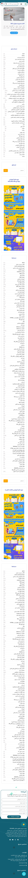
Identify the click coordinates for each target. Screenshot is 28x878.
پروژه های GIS (21, 319)
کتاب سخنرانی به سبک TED (19, 397)
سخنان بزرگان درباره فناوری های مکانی (17, 365)
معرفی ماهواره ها (21, 430)
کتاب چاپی (22, 126)
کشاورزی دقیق (21, 402)
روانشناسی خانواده (20, 87)
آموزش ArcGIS (21, 270)
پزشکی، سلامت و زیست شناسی (18, 90)
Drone (23, 55)
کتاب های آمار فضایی (20, 138)
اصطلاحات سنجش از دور (19, 299)
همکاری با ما (22, 457)
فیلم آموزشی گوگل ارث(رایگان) (18, 384)
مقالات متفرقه (21, 437)
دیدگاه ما (22, 345)
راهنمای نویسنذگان (20, 352)
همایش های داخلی (20, 455)
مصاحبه (23, 426)
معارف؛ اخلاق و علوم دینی (19, 152)
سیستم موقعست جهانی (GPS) (18, 371)
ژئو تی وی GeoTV (20, 362)
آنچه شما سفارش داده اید (19, 294)
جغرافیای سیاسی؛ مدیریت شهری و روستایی (16, 111)
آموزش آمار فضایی (20, 279)
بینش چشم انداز (21, 312)
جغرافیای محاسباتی (20, 323)
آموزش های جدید (21, 292)
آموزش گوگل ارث (21, 283)
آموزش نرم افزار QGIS (20, 286)
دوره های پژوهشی (20, 81)
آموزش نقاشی (21, 288)
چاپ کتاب (22, 325)
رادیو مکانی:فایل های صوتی (19, 349)
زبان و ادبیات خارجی (20, 106)
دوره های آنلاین (21, 340)
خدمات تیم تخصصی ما (20, 332)
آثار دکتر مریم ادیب (20, 57)
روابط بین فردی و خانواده (19, 92)
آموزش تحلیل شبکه (20, 281)
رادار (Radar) (21, 347)
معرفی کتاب (22, 428)
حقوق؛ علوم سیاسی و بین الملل (18, 68)
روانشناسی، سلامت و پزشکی (19, 89)
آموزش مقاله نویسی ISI (19, 284)
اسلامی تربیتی (21, 61)
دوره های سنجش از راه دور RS (18, 83)
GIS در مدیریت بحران (20, 264)
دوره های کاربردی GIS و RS (19, 341)
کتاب (23, 124)
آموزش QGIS (21, 277)
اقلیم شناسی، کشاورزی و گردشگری (17, 109)
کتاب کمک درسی (21, 134)
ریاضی (23, 104)
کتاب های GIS (21, 136)
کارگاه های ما (22, 395)
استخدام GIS (22, 297)
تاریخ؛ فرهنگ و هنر (20, 66)
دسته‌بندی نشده (21, 336)
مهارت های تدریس (20, 444)
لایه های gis (22, 149)
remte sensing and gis (19, 266)
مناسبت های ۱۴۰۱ (21, 443)
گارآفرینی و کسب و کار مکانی (18, 409)
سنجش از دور (21, 367)
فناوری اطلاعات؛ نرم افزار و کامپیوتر (17, 121)
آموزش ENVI (22, 273)
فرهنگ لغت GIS (21, 380)
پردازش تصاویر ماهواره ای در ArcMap (17, 318)
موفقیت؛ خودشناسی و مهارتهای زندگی (17, 96)
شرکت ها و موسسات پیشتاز (19, 373)
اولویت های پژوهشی (20, 305)
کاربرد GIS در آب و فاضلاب (19, 389)
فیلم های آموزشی (21, 386)
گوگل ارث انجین (21, 413)
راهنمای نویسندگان (20, 351)
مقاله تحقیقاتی (21, 439)
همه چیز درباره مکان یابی (19, 459)
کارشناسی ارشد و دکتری (19, 393)
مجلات (23, 128)
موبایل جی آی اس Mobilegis (18, 446)
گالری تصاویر (22, 411)
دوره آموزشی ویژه (21, 338)
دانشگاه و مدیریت (20, 70)
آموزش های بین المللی (20, 290)
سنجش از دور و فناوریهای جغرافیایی (17, 115)
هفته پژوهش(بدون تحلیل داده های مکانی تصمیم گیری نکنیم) (18, 450)
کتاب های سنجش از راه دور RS (18, 141)
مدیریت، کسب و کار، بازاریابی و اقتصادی (16, 151)
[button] (21, 4)
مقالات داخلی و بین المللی (19, 435)
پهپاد (23, 321)
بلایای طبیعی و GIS (20, 310)
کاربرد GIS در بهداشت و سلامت (18, 391)
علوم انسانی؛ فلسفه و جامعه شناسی (17, 117)
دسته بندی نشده (21, 74)
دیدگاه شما (22, 343)
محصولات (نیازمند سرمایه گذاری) (18, 419)
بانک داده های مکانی (20, 306)
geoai (23, 262)
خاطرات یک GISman (20, 327)
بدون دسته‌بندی (21, 65)
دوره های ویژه (21, 85)
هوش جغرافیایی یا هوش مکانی (18, 461)
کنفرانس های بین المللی (19, 404)
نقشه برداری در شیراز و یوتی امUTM (17, 448)
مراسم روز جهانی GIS (20, 424)
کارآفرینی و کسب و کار (20, 387)
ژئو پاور (23, 360)
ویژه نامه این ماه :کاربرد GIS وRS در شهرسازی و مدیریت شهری (18, 470)
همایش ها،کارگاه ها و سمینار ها (18, 453)
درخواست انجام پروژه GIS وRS (18, 334)
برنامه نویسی (21, 308)
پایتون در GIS (21, 316)
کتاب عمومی (22, 132)
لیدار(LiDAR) (22, 415)
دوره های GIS (21, 76)
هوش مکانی (22, 464)
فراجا (23, 119)
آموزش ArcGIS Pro (20, 272)
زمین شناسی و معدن (20, 113)
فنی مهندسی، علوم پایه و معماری (18, 123)
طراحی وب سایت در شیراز (19, 376)
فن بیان (22, 382)
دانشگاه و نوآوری (21, 72)
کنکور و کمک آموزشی (20, 147)
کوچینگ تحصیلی (21, 408)
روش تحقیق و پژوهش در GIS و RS (17, 356)
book (23, 54)
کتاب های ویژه (21, 143)
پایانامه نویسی (21, 314)
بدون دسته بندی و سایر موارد (18, 63)
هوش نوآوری (21, 466)
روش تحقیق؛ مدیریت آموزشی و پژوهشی (16, 98)
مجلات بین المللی (21, 417)
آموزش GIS (22, 275)
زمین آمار (22, 358)
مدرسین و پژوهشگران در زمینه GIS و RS (16, 420)
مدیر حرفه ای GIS (21, 422)
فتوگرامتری (22, 378)
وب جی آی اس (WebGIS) (19, 468)
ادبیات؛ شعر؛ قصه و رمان (19, 59)
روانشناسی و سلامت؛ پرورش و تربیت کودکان (15, 94)
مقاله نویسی (22, 441)
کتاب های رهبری (21, 398)
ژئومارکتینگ (22, 363)
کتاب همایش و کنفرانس (19, 145)
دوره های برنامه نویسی (20, 79)
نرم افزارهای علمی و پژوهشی (18, 100)
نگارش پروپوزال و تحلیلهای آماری (18, 102)
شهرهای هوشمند (21, 375)
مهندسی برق (22, 154)
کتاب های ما (22, 400)
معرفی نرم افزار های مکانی (19, 432)
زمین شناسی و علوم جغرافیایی (18, 108)
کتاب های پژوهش (21, 140)
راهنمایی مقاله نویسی (20, 354)
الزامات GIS (22, 301)
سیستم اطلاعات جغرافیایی (19, 369)
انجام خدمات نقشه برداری (19, 303)
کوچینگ (22, 406)
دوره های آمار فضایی (20, 77)
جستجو (6, 170)
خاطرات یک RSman (20, 329)
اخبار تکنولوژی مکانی (20, 295)
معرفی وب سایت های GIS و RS (18, 433)
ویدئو (23, 156)
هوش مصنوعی (21, 462)
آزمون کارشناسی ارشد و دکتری (18, 268)
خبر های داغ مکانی (20, 330)
